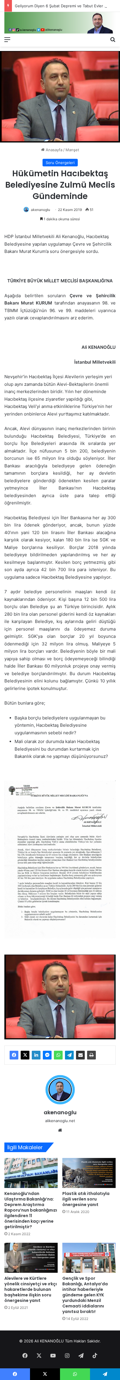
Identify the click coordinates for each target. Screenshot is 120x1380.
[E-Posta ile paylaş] (80, 1055)
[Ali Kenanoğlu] (60, 23)
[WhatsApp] (58, 1055)
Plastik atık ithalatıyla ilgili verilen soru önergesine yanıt (86, 1199)
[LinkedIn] (36, 1055)
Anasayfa (53, 149)
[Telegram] (69, 1055)
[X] (25, 1055)
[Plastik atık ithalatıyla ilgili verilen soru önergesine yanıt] (89, 1173)
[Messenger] (47, 1055)
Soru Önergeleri (60, 162)
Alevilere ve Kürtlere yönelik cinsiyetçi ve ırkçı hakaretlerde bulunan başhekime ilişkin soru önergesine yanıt (30, 1289)
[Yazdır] (91, 1055)
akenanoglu (40, 209)
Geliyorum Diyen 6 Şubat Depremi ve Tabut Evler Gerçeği (67, 5)
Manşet (72, 149)
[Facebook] (14, 1055)
